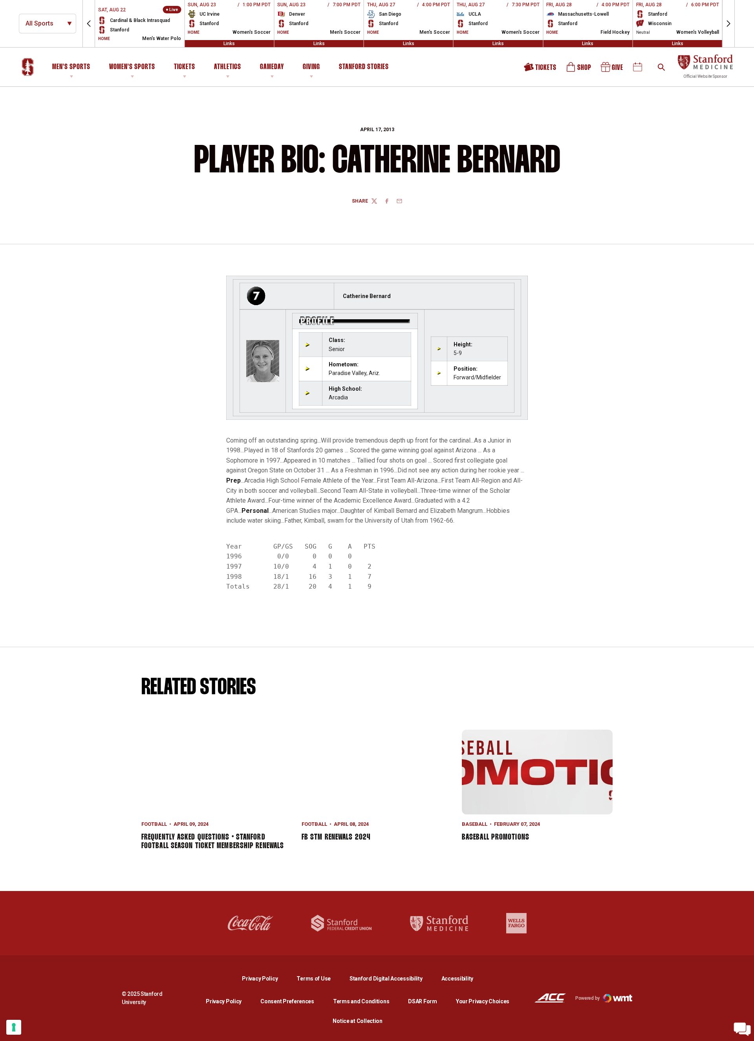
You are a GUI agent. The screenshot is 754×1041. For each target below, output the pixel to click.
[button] (88, 23)
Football (154, 824)
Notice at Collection (357, 1021)
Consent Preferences (287, 1001)
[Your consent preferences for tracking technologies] (13, 1027)
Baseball (474, 824)
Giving (311, 67)
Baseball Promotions (495, 837)
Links (229, 43)
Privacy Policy (266, 978)
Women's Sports (132, 67)
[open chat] (742, 1029)
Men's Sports (71, 67)
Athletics (227, 67)
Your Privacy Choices (482, 1001)
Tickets (184, 67)
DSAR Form (422, 1001)
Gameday (272, 67)
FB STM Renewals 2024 (336, 837)
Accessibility (457, 978)
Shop (579, 69)
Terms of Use (313, 978)
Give (612, 69)
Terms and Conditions (361, 1001)
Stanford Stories (364, 68)
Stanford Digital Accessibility (392, 978)
